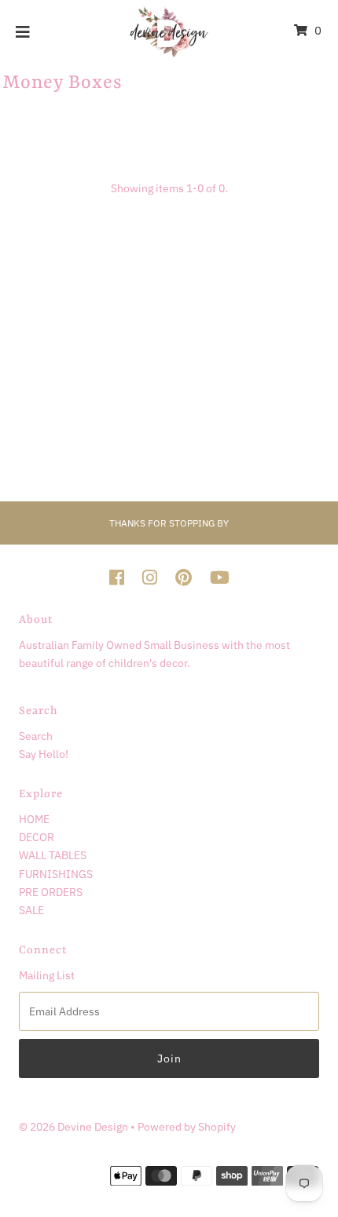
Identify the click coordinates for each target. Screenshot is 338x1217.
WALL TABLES (52, 854)
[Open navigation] (23, 30)
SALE (31, 909)
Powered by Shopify (187, 1126)
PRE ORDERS (51, 891)
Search (36, 735)
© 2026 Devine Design (74, 1126)
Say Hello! (43, 753)
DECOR (36, 836)
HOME (34, 818)
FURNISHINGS (56, 873)
